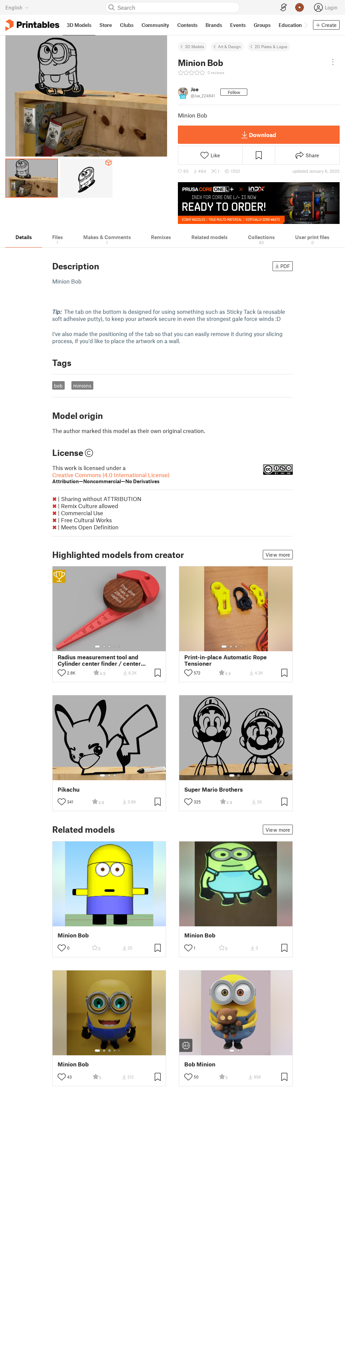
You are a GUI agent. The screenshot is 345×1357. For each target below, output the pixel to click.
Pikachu (69, 789)
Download (262, 134)
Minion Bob (73, 935)
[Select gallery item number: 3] (109, 646)
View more (277, 555)
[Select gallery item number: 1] (97, 646)
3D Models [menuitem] (79, 25)
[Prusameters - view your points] (299, 7)
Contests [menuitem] (187, 25)
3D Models (194, 46)
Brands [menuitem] (214, 25)
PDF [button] (285, 266)
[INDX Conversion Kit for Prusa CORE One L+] (259, 203)
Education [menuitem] (290, 25)
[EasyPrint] (284, 7)
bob (58, 386)
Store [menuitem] (105, 25)
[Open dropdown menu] (333, 62)
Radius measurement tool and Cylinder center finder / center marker (99, 660)
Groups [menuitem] (262, 25)
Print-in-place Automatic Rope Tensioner (225, 660)
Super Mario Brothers (213, 789)
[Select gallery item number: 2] (104, 646)
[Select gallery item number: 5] (119, 646)
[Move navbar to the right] (305, 25)
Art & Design (229, 46)
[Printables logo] (32, 25)
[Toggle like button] (62, 673)
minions (82, 386)
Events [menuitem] (238, 25)
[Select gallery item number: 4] (115, 646)
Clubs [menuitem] (126, 25)
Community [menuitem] (155, 25)
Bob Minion (199, 1064)
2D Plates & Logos (271, 46)
